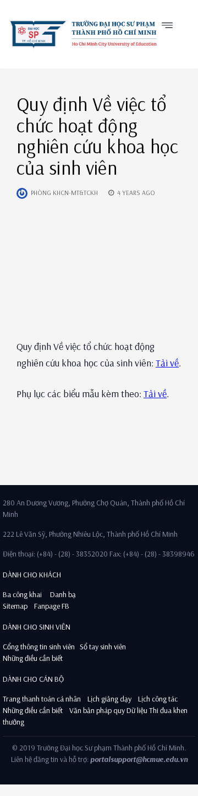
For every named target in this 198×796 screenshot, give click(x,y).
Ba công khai (22, 594)
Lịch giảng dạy (109, 699)
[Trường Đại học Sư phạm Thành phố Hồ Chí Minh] (82, 34)
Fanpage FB (51, 606)
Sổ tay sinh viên (103, 647)
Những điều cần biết (33, 658)
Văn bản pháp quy (97, 710)
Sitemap (15, 606)
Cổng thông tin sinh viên (39, 647)
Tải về (167, 363)
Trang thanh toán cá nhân (42, 699)
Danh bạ (62, 594)
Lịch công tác (158, 699)
